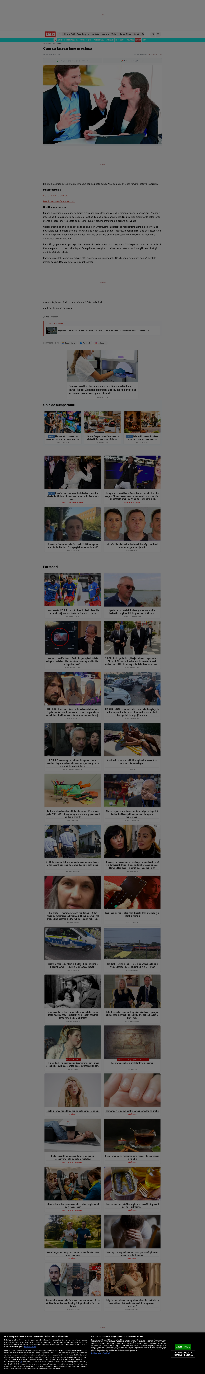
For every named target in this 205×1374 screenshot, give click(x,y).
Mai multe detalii (30, 1347)
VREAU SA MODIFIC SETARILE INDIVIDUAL (183, 1354)
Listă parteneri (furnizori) (100, 1353)
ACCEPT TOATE (183, 1347)
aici (21, 1362)
